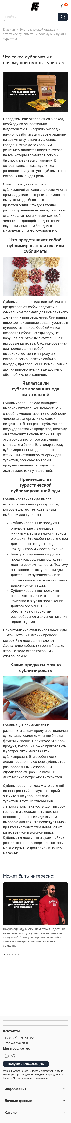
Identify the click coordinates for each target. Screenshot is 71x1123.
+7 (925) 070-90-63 (19, 1038)
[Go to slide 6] (18, 954)
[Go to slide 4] (12, 954)
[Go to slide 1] (4, 954)
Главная (9, 29)
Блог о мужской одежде (37, 29)
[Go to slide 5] (15, 954)
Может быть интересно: (28, 876)
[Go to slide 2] (7, 954)
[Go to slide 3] (9, 954)
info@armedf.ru (17, 1043)
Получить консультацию (26, 1064)
